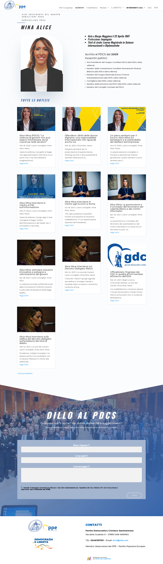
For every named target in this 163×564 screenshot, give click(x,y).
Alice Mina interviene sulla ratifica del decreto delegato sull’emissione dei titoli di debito (35, 340)
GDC (150, 8)
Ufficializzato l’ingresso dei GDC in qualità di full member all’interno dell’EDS (126, 274)
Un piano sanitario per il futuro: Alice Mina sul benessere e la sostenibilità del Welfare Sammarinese (125, 138)
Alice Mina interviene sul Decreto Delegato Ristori (79, 267)
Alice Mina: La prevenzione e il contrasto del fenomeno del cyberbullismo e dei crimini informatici (126, 207)
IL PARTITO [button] (116, 8)
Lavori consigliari (39, 146)
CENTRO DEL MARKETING (103, 559)
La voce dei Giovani (40, 347)
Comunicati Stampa (118, 283)
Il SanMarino (92, 8)
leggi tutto (23, 163)
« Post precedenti (24, 373)
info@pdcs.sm (120, 540)
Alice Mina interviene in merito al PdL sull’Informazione (32, 205)
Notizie (103, 8)
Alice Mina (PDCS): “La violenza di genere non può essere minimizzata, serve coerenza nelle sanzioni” (34, 138)
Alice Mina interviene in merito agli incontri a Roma (80, 202)
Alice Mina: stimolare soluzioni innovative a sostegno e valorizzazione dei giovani (36, 272)
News (26, 148)
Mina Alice (39, 350)
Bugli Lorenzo (129, 280)
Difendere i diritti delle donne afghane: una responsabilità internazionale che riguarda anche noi (81, 138)
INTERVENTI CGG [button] (134, 8)
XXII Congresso (66, 8)
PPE (156, 8)
